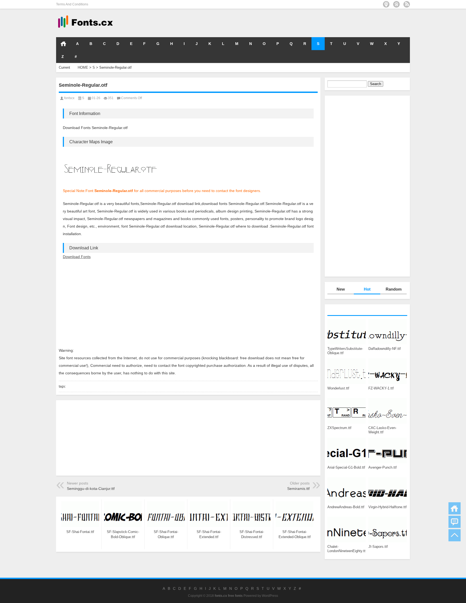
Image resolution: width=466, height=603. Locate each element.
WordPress (270, 596)
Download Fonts (77, 257)
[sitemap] (386, 4)
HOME (63, 43)
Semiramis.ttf (298, 488)
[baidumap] (396, 4)
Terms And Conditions (72, 4)
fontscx (69, 98)
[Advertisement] (329, 23)
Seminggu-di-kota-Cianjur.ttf (91, 488)
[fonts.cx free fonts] (85, 16)
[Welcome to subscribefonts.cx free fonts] (406, 4)
